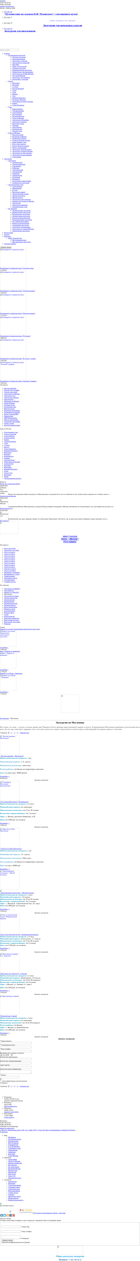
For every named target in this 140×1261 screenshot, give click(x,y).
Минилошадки (13, 1198)
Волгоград (7, 452)
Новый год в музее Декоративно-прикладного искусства (20, 629)
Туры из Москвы (14, 133)
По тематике (12, 209)
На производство (18, 116)
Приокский (12, 1172)
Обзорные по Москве (11, 401)
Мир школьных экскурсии (21, 242)
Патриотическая (9, 605)
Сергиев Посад (9, 460)
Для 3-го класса (9, 556)
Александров (8, 464)
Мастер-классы (17, 197)
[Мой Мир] (10, 1215)
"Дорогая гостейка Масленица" (11, 849)
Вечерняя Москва (14, 1169)
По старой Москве (18, 76)
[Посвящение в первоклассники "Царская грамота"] (13, 311)
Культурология (9, 616)
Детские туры (17, 131)
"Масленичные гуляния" (8, 1016)
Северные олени (14, 1187)
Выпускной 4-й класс (11, 620)
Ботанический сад (6, 508)
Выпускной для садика (12, 622)
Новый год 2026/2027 (11, 592)
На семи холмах (13, 1167)
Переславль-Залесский (12, 462)
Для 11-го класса (10, 570)
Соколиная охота (14, 1189)
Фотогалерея (8, 233)
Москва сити (12, 1170)
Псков (6, 476)
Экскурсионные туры (15, 185)
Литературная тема (10, 598)
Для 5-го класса (9, 559)
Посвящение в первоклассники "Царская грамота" (17, 313)
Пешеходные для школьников (22, 72)
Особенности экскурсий (20, 183)
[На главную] (2, 1)
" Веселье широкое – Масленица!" (12, 756)
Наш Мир (15, 64)
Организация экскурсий (16, 55)
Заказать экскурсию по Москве (23, 201)
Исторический (13, 1141)
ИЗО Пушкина (13, 1143)
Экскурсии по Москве (12, 394)
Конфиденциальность (15, 1200)
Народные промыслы (11, 618)
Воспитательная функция (21, 218)
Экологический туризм (20, 194)
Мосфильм (12, 1137)
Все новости (4, 521)
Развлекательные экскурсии (22, 220)
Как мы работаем (10, 388)
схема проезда (9, 1117)
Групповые (16, 177)
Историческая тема (10, 603)
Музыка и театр (9, 609)
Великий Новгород (11, 451)
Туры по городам (10, 434)
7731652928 (70, 536)
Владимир (7, 475)
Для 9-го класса (9, 567)
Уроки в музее (9, 423)
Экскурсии (8, 159)
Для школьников (18, 111)
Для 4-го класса (9, 558)
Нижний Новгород (19, 98)
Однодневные (17, 112)
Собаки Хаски (13, 1193)
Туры (10, 107)
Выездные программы (12, 410)
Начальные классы (10, 578)
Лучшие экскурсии (19, 68)
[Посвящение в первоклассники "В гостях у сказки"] (13, 357)
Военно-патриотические (20, 223)
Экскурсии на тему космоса (22, 153)
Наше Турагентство (15, 238)
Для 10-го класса (10, 569)
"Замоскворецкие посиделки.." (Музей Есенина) (17, 893)
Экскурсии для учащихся (21, 77)
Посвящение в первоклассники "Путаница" (15, 336)
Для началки (16, 166)
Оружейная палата (14, 1139)
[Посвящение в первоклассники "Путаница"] (13, 334)
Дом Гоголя (16, 203)
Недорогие (16, 179)
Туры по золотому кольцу (21, 140)
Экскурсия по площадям (20, 63)
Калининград (9, 456)
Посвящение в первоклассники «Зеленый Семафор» (18, 381)
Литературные (17, 162)
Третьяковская (13, 1145)
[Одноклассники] (7, 1215)
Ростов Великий (18, 88)
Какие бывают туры (19, 142)
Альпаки (11, 1194)
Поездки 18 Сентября (11, 390)
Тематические (17, 175)
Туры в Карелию (10, 449)
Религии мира (9, 613)
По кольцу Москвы (19, 100)
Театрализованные (18, 164)
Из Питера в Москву (19, 137)
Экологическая (9, 600)
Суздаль (15, 87)
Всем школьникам (18, 59)
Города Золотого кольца (20, 146)
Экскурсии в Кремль (11, 397)
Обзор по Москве (14, 1161)
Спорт (6, 614)
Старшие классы (10, 582)
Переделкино (8, 399)
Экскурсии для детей (11, 550)
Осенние (15, 125)
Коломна (7, 454)
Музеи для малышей (19, 148)
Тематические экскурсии (21, 231)
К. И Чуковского (14, 1146)
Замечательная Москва (8, 496)
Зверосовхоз (12, 1181)
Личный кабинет (10, 244)
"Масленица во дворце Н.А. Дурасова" (13, 974)
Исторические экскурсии (21, 214)
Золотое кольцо (9, 438)
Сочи (14, 92)
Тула (13, 96)
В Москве (15, 168)
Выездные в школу (19, 192)
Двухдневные (17, 114)
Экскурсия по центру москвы (22, 101)
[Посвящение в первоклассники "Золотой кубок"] (13, 266)
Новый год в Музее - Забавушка (11, 673)
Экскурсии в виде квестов (21, 199)
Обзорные (15, 173)
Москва (15, 94)
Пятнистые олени (14, 1196)
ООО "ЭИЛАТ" (70, 539)
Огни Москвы (13, 1156)
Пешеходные (8, 416)
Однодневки (16, 157)
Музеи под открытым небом (10, 484)
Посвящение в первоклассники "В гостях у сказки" (18, 358)
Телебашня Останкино (12, 412)
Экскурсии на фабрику (12, 589)
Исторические (17, 129)
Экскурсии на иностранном (22, 155)
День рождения (17, 170)
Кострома (15, 85)
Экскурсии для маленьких (21, 227)
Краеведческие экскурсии (21, 212)
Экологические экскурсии (21, 210)
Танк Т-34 (11, 1176)
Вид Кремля (12, 1165)
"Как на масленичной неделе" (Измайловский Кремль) (19, 934)
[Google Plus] (13, 1215)
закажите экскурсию (11, 1112)
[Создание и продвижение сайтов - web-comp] (49, 1213)
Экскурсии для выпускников (22, 151)
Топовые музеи (9, 405)
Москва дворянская (15, 1163)
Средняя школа (9, 580)
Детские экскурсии (19, 57)
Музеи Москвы (9, 403)
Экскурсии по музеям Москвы (23, 74)
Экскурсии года (9, 396)
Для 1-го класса (9, 552)
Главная (7, 53)
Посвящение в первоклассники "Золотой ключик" (17, 291)
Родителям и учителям (20, 79)
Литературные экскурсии (21, 216)
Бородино (11, 1154)
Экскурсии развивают (20, 205)
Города (10, 81)
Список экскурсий (10, 392)
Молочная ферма (14, 1191)
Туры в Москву (9, 436)
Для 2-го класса (9, 554)
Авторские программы (12, 421)
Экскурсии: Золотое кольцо (22, 149)
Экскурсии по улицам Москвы (23, 229)
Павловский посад (14, 1178)
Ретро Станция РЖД (11, 414)
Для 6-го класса (9, 561)
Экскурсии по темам (11, 596)
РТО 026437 (70, 541)
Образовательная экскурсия (22, 70)
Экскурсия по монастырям (21, 181)
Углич (14, 90)
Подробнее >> (5, 776)
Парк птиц (12, 1174)
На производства (10, 407)
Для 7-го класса (9, 563)
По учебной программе (20, 221)
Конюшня (11, 1183)
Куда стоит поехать (19, 144)
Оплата (6, 234)
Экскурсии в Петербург (20, 120)
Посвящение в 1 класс (12, 574)
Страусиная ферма (14, 1185)
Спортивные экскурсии (20, 225)
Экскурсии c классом (19, 61)
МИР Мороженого (10, 418)
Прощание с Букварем (12, 572)
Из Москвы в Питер (19, 138)
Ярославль (16, 83)
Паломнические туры (19, 207)
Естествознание (9, 611)
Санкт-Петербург (18, 105)
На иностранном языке (12, 425)
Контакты (7, 236)
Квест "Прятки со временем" (10, 651)
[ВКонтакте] (1, 1215)
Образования (12, 1150)
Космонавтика (9, 601)
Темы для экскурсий (19, 66)
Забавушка (12, 1152)
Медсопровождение (19, 240)
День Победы (17, 127)
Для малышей (17, 172)
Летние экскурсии (18, 196)
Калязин (7, 458)
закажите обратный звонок (13, 1101)
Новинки (7, 624)
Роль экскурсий (17, 135)
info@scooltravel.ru (10, 1106)
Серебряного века (14, 1148)
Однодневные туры (11, 432)
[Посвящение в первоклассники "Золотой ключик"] (13, 289)
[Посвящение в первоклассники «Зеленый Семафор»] (13, 379)
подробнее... (4, 647)
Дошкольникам (9, 576)
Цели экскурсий (9, 548)
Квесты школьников (11, 420)
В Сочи (15, 190)
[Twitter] (4, 1215)
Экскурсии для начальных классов (62, 25)
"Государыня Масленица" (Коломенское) (14, 802)
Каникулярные (17, 109)
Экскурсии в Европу (19, 122)
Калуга (6, 447)
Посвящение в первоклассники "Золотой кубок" (17, 268)
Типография (12, 1159)
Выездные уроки (18, 124)
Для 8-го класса (9, 565)
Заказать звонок (6, 247)
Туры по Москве (18, 118)
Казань (14, 103)
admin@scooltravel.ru (7, 6)
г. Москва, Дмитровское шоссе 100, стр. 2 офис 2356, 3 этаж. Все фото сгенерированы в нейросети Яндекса (37, 1130)
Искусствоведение (10, 607)
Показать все (24, 733)
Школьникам (16, 188)
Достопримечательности (12, 478)
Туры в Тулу (8, 473)
